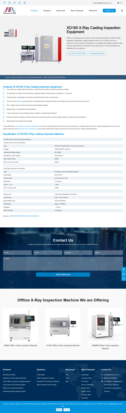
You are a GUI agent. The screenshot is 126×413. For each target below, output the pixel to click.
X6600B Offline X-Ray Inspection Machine (105, 347)
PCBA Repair (41, 375)
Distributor (93, 10)
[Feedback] (123, 278)
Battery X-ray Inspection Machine (13, 388)
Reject (59, 410)
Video (67, 378)
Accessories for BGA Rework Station (14, 384)
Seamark (20, 101)
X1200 (25, 216)
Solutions (47, 10)
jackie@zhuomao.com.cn (102, 3)
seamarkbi (84, 398)
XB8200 (36, 216)
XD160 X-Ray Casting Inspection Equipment (81, 77)
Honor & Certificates (87, 384)
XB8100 (30, 216)
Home (8, 77)
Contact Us (109, 10)
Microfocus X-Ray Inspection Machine (30, 77)
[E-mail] (123, 274)
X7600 (21, 216)
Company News (86, 394)
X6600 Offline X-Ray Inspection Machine (20, 345)
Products (34, 10)
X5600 (11, 216)
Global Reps (85, 375)
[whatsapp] (123, 269)
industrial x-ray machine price (27, 129)
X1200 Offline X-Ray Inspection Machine (63, 345)
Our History (84, 381)
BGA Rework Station (9, 375)
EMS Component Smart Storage (46, 384)
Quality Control (85, 391)
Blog (67, 381)
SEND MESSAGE (63, 274)
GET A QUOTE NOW (78, 53)
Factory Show (85, 388)
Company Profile (86, 378)
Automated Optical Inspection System (14, 391)
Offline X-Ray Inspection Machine (54, 77)
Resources (60, 10)
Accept (66, 410)
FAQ (67, 375)
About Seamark (77, 10)
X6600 (16, 216)
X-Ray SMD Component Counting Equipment (16, 381)
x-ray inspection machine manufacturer (27, 126)
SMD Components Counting (45, 378)
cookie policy (113, 404)
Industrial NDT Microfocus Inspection (48, 381)
